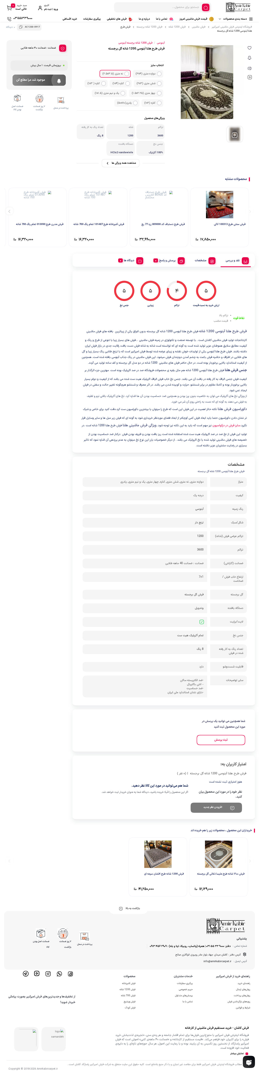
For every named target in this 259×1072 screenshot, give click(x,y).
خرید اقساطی (70, 19)
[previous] (249, 211)
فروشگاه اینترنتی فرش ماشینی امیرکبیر (232, 27)
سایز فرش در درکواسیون (226, 425)
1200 (200, 536)
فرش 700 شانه (128, 995)
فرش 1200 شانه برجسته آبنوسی (135, 43)
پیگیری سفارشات (92, 19)
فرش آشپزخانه (128, 983)
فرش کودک (130, 1008)
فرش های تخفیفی (117, 19)
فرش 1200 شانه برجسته (149, 27)
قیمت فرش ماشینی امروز (193, 19)
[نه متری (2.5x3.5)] (126, 74)
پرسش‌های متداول (184, 995)
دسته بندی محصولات (235, 19)
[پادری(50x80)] (135, 103)
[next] (9, 211)
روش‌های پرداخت (242, 995)
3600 (200, 550)
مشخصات (200, 260)
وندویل (199, 608)
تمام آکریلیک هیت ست (190, 635)
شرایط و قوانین (243, 1008)
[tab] (236, 260)
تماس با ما (161, 19)
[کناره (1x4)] (127, 83)
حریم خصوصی (186, 989)
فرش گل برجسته (194, 594)
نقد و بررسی (233, 260)
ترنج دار (199, 522)
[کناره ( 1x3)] (103, 83)
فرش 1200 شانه (177, 27)
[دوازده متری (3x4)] (159, 74)
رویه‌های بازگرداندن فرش (239, 1001)
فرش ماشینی (198, 27)
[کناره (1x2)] (159, 103)
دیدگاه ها (129, 260)
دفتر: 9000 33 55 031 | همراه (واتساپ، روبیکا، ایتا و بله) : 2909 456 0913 (190, 946)
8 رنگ (200, 649)
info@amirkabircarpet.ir (217, 962)
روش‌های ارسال (243, 989)
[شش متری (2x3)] (159, 83)
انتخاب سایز (157, 65)
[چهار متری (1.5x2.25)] (159, 93)
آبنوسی (199, 509)
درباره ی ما (144, 19)
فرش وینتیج (129, 1001)
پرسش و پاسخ (167, 260)
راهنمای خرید (244, 983)
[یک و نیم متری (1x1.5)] (123, 93)
